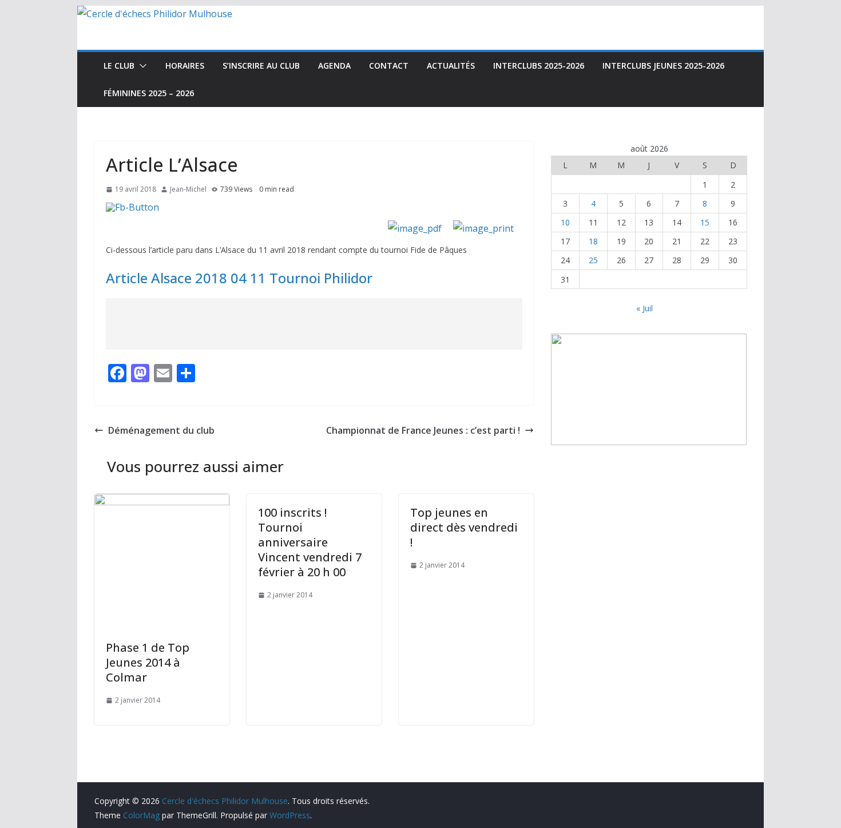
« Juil (644, 308)
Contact (388, 65)
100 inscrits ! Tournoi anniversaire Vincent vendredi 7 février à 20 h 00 (310, 542)
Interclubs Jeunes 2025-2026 (663, 65)
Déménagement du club (161, 430)
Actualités (451, 65)
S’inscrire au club (261, 65)
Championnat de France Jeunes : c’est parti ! (423, 430)
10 (565, 222)
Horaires (184, 65)
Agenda (334, 65)
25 (593, 260)
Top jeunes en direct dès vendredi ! (464, 527)
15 (704, 222)
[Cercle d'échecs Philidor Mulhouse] (154, 13)
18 (593, 241)
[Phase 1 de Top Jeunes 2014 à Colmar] (161, 502)
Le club (119, 65)
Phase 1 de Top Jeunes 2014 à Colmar (147, 662)
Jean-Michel (188, 189)
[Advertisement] (314, 324)
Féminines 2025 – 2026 (149, 93)
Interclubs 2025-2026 (538, 65)
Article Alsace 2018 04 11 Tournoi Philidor (239, 277)
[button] (140, 66)
